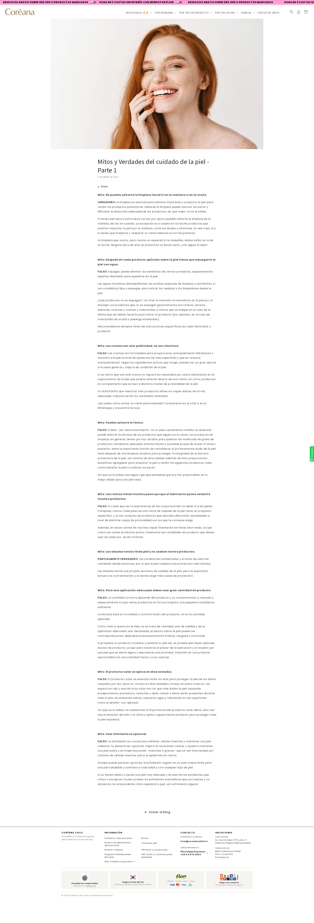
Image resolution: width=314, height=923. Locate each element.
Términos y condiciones (154, 849)
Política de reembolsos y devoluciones (118, 844)
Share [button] (104, 186)
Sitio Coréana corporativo (120, 861)
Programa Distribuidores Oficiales (118, 856)
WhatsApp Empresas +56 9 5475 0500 (194, 853)
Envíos (144, 838)
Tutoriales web (149, 843)
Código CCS (91, 886)
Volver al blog (159, 812)
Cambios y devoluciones (118, 838)
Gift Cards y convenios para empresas (156, 856)
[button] (138, 12)
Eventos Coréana (114, 849)
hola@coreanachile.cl (194, 841)
